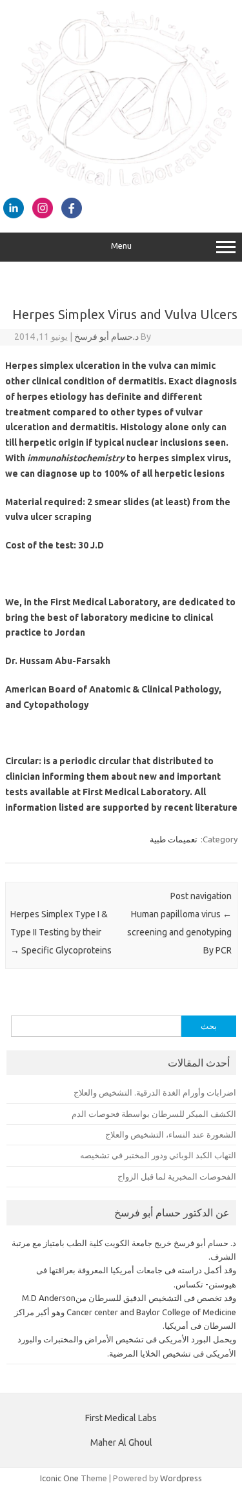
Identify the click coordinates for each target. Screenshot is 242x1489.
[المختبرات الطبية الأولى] (121, 183)
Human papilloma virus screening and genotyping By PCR (179, 932)
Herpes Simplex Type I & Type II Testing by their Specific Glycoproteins (61, 932)
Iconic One (59, 1478)
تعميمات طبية (173, 839)
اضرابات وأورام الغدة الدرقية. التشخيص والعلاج (155, 1092)
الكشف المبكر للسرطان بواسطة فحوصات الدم (154, 1113)
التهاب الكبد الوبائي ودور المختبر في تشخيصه (158, 1155)
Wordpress (181, 1478)
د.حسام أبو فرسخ (106, 336)
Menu (121, 246)
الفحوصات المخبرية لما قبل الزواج (176, 1176)
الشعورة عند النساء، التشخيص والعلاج (170, 1134)
